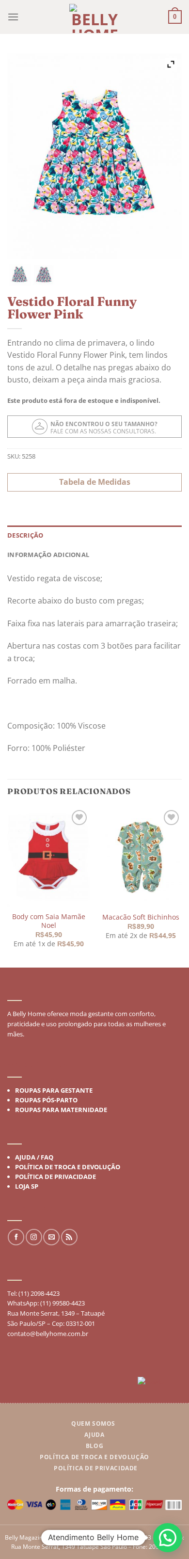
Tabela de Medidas (94, 482)
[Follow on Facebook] (16, 1237)
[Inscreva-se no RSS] (69, 1237)
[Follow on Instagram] (34, 1237)
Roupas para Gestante (54, 1090)
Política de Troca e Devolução (67, 1166)
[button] (167, 1537)
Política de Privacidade (55, 1176)
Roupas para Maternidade (61, 1109)
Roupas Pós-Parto (46, 1100)
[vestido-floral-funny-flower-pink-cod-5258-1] (44, 275)
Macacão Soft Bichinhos (140, 917)
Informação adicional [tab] (48, 554)
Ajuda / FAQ (34, 1157)
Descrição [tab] (25, 535)
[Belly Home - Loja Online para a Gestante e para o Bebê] (94, 18)
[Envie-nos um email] (51, 1237)
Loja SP (26, 1186)
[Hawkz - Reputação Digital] (160, 1383)
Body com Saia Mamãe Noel (48, 920)
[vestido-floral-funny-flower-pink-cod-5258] (20, 275)
